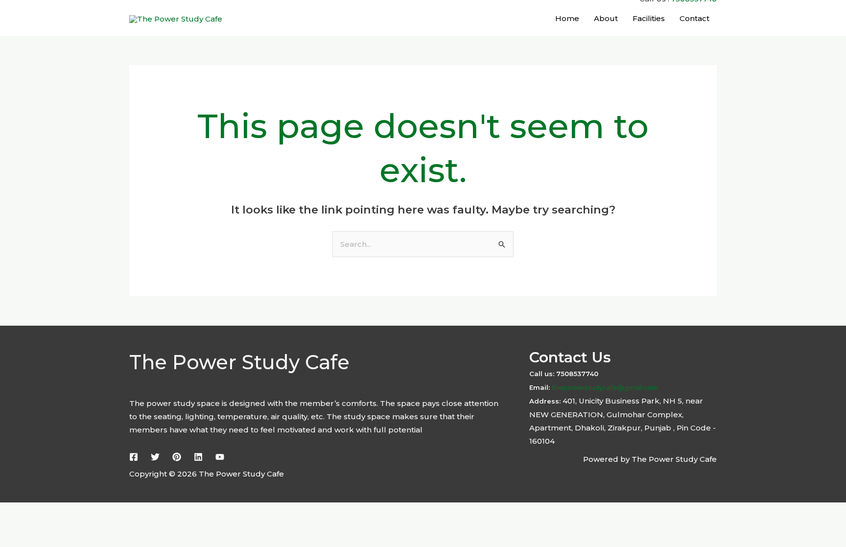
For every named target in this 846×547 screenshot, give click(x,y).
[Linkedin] (198, 456)
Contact (694, 18)
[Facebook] (133, 456)
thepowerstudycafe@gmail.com (604, 387)
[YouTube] (219, 456)
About (606, 18)
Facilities (649, 18)
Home (567, 18)
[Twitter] (155, 456)
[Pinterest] (176, 456)
